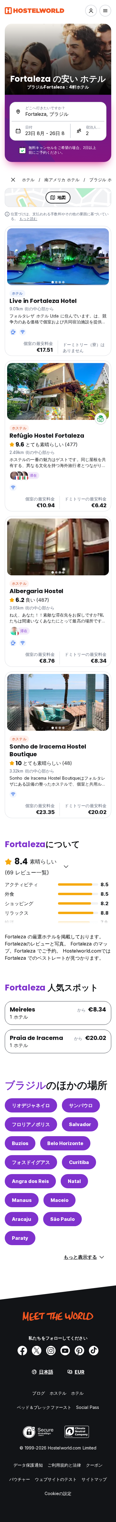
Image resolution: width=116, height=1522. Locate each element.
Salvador (80, 1124)
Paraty (20, 1238)
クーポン (94, 1465)
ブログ (38, 1393)
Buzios (20, 1143)
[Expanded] (13, 180)
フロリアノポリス (31, 1124)
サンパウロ (81, 1105)
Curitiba (79, 1162)
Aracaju (21, 1219)
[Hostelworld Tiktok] (93, 1350)
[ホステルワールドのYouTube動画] (65, 1350)
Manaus (22, 1200)
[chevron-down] (66, 866)
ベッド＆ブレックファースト (44, 1407)
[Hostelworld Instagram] (51, 1350)
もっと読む (28, 218)
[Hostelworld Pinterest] (79, 1350)
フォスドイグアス (31, 1162)
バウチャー (19, 1479)
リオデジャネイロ (31, 1105)
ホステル (19, 428)
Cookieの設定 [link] (58, 1493)
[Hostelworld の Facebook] (22, 1350)
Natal (74, 1181)
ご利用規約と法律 (64, 1465)
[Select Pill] (91, 11)
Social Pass (87, 1407)
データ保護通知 (28, 1465)
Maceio (59, 1200)
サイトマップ (94, 1479)
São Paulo (62, 1219)
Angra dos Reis (30, 1181)
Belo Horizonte (65, 1143)
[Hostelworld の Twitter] (36, 1350)
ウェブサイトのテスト (56, 1479)
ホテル (17, 293)
